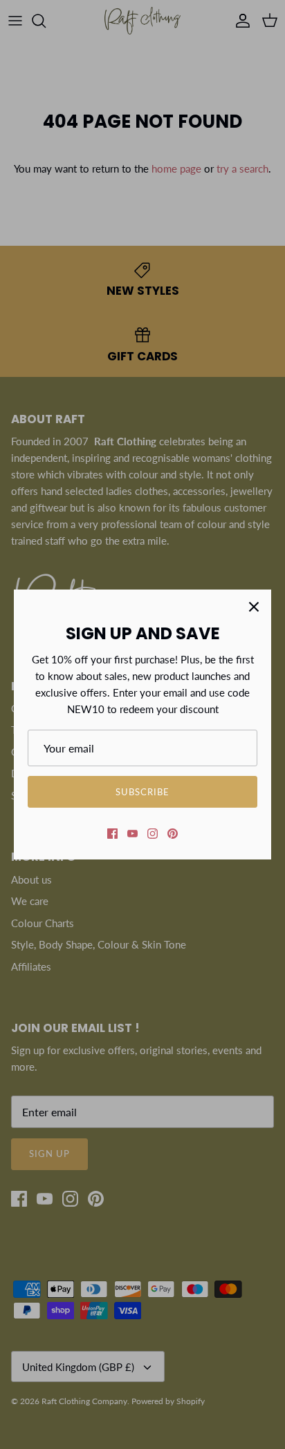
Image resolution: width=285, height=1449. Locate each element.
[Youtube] (132, 833)
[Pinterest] (172, 833)
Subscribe (142, 791)
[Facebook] (112, 833)
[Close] (254, 607)
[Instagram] (152, 833)
